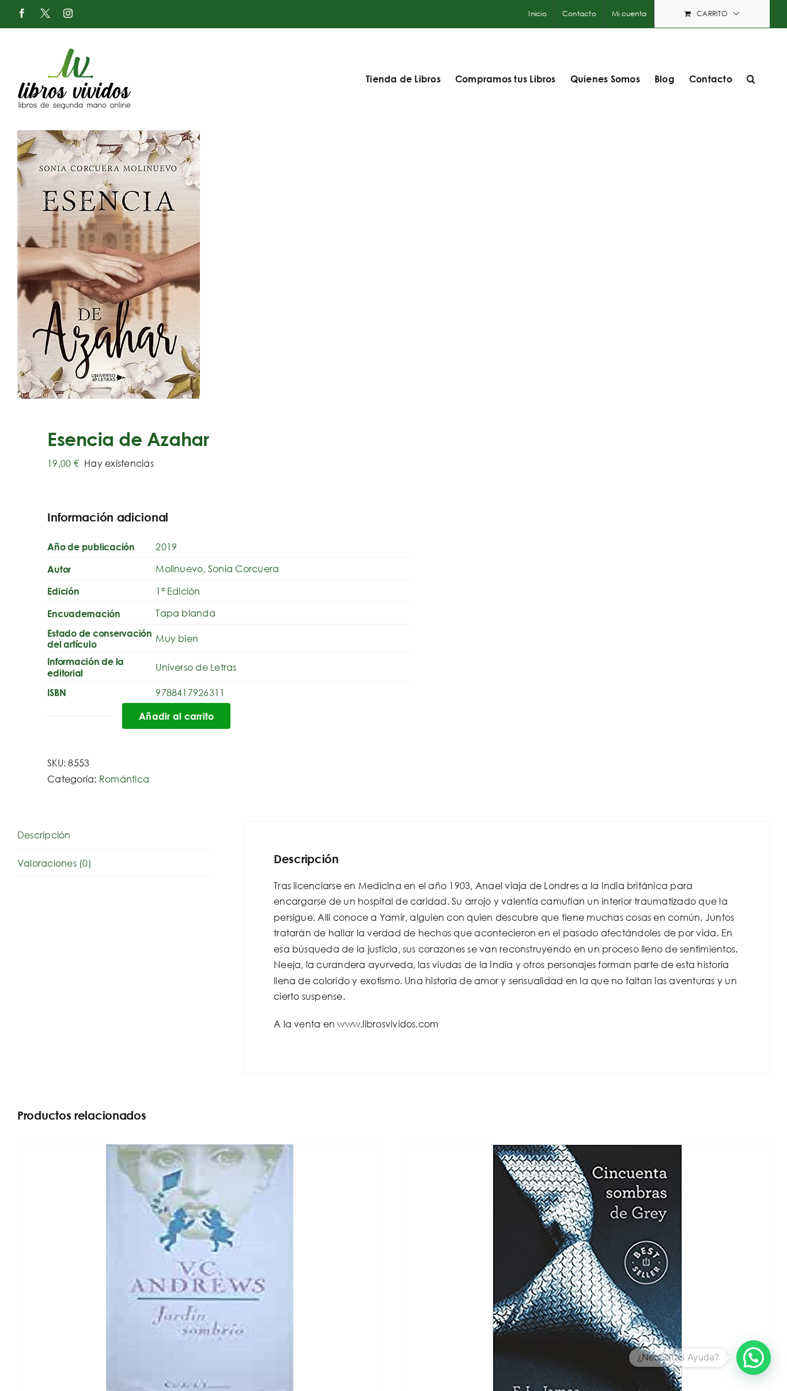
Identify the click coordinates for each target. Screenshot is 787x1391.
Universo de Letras (196, 667)
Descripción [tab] (44, 835)
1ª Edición (178, 591)
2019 (166, 546)
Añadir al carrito (176, 715)
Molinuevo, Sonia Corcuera (217, 568)
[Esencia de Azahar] (198, 264)
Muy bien (177, 638)
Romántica (124, 779)
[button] (751, 79)
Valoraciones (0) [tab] (54, 863)
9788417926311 (190, 692)
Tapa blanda (185, 613)
